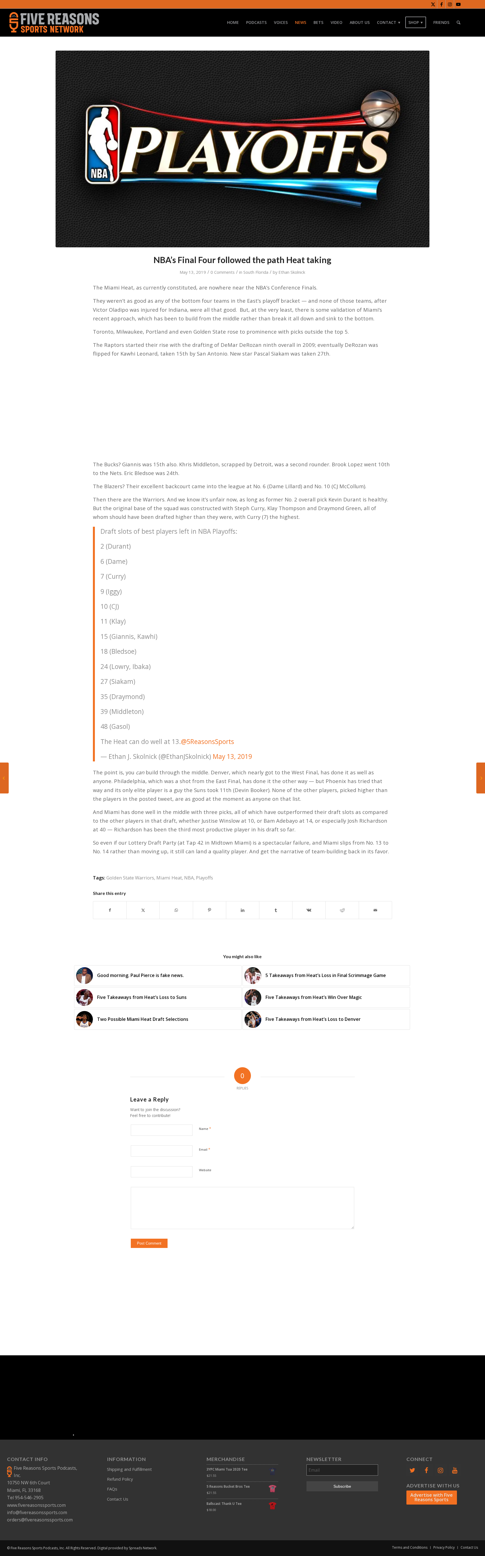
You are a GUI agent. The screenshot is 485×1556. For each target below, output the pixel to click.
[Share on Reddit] (342, 910)
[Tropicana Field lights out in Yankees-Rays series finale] (4, 778)
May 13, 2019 (232, 756)
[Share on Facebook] (109, 910)
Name (205, 1128)
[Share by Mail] (375, 910)
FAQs (112, 1489)
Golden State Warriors (130, 877)
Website (205, 1170)
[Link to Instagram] (450, 4)
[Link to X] (433, 4)
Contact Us (117, 1499)
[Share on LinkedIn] (242, 910)
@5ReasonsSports (207, 741)
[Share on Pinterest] (209, 910)
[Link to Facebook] (441, 4)
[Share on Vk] (308, 910)
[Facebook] (426, 1470)
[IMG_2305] (242, 149)
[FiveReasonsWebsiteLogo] (54, 22)
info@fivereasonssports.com (37, 1512)
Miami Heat (169, 877)
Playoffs (204, 877)
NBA (189, 877)
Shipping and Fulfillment (129, 1469)
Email (204, 1149)
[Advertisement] (244, 1292)
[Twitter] (412, 1470)
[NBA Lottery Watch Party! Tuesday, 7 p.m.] (480, 778)
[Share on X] (143, 910)
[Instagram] (441, 1470)
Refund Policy (120, 1479)
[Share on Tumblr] (275, 910)
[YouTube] (455, 1470)
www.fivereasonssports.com (36, 1505)
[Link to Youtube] (458, 4)
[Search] (458, 22)
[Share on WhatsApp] (176, 910)
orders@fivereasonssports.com (40, 1520)
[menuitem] (232, 22)
